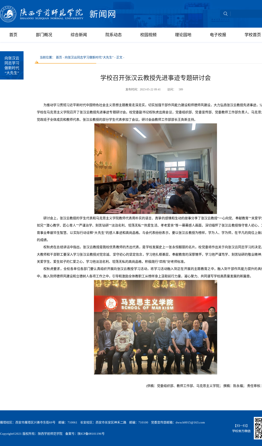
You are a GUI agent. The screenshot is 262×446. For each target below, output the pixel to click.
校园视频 (148, 35)
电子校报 (218, 35)
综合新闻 (79, 35)
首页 (13, 35)
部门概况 (44, 35)
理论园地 (183, 35)
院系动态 (113, 35)
